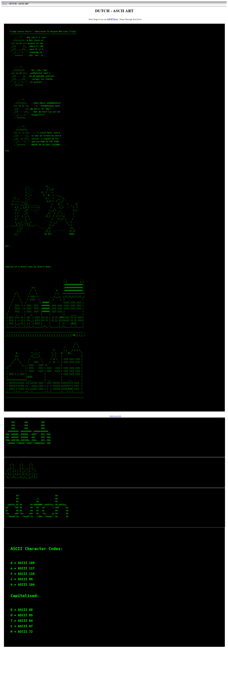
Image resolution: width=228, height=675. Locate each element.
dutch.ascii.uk (115, 416)
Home (4, 3)
